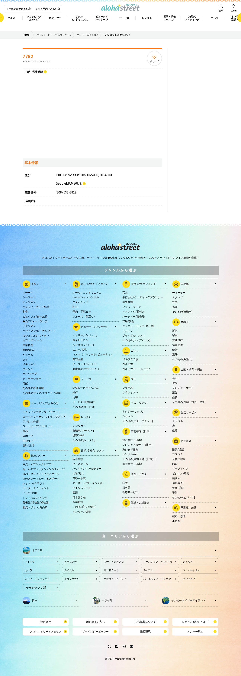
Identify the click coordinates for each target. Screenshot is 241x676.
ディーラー (178, 292)
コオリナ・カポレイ (115, 578)
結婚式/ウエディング (143, 283)
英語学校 (77, 459)
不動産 (176, 520)
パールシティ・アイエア (157, 578)
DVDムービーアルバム (85, 387)
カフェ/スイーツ (32, 340)
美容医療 (77, 359)
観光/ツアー (38, 455)
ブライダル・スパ (132, 335)
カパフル (148, 570)
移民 (175, 335)
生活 (175, 430)
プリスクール (80, 463)
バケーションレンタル (85, 297)
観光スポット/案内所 (35, 507)
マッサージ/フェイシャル (87, 483)
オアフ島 (37, 550)
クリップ (154, 61)
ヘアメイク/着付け (133, 311)
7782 (28, 56)
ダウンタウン (71, 578)
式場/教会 (128, 321)
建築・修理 (178, 516)
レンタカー (79, 425)
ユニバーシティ (191, 570)
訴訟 (175, 330)
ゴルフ (135, 350)
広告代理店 (178, 459)
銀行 (75, 392)
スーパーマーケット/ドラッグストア (44, 416)
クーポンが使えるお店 (18, 8)
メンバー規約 (195, 631)
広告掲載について (145, 621)
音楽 (75, 492)
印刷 (175, 463)
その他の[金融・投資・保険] (188, 402)
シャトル (127, 416)
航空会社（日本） (132, 463)
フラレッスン (130, 392)
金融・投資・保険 (191, 369)
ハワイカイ (189, 578)
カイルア (188, 561)
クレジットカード (182, 387)
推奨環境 (145, 631)
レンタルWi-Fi (130, 454)
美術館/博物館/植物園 (36, 502)
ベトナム (28, 354)
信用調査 (177, 483)
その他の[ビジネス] (183, 497)
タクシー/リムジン (133, 411)
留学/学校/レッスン (92, 450)
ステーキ (28, 292)
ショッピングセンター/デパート (42, 411)
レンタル (86, 417)
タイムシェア (80, 302)
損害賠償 (177, 344)
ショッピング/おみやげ (45, 403)
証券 (175, 392)
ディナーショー (32, 378)
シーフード (29, 297)
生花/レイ (28, 440)
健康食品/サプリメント (86, 368)
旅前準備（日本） (141, 431)
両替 (75, 397)
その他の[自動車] (182, 311)
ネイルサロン (80, 340)
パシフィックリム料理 (36, 306)
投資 (175, 397)
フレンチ (28, 369)
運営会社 (45, 621)
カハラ (28, 570)
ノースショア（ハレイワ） (158, 561)
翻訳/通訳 (178, 449)
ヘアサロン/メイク (83, 344)
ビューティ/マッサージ (94, 326)
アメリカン (29, 302)
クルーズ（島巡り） (84, 316)
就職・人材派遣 (140, 502)
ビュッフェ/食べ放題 (35, 316)
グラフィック (180, 468)
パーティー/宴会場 (133, 316)
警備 (175, 492)
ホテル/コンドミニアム (94, 283)
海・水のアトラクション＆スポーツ (44, 469)
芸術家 (176, 478)
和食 (25, 311)
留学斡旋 (77, 502)
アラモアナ (70, 561)
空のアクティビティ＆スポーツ (41, 478)
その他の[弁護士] (182, 359)
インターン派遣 (81, 511)
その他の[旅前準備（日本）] (139, 459)
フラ (133, 379)
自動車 (185, 283)
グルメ (35, 283)
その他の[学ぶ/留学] (84, 506)
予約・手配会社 (81, 311)
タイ (25, 359)
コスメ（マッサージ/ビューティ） (92, 354)
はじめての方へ (95, 621)
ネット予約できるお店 (47, 8)
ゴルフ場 (127, 364)
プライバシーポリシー (95, 631)
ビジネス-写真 (180, 473)
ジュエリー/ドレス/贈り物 (138, 325)
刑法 (175, 354)
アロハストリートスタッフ (45, 631)
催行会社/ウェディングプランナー (142, 297)
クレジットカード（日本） (138, 444)
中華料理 (28, 345)
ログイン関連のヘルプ (195, 621)
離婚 (175, 349)
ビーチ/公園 (30, 493)
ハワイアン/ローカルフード (39, 330)
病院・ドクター (140, 474)
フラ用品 (127, 387)
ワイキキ (30, 561)
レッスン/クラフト (34, 483)
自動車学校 (79, 478)
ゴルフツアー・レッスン (136, 368)
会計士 (176, 378)
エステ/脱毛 (79, 349)
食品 (25, 431)
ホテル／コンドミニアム (86, 292)
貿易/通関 (178, 487)
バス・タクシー (140, 402)
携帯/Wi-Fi (78, 435)
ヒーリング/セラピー (84, 364)
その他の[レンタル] (83, 440)
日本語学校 (79, 497)
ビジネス (186, 440)
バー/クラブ (30, 373)
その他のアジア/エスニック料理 (42, 393)
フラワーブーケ (131, 306)
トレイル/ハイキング (35, 497)
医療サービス (130, 492)
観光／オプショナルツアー (38, 464)
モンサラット (111, 570)
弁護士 (185, 321)
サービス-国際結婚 (83, 402)
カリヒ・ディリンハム (37, 578)
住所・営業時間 (33, 71)
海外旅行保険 (130, 449)
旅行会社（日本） (132, 439)
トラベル (177, 421)
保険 (175, 383)
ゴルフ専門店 (130, 359)
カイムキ (69, 570)
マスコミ (177, 454)
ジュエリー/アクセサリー (38, 426)
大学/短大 (78, 473)
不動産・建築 (189, 507)
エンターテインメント (36, 488)
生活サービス (189, 412)
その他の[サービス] (83, 406)
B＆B (75, 306)
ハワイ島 (107, 600)
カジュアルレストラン (36, 335)
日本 (34, 600)
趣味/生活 (28, 445)
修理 (175, 306)
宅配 (25, 383)
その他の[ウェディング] (136, 340)
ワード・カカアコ (114, 561)
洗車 (175, 302)
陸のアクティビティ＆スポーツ (41, 473)
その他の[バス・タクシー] (137, 421)
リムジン (127, 330)
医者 (125, 482)
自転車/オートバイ (83, 430)
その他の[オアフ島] (35, 587)
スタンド (177, 297)
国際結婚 (127, 302)
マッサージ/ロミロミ (84, 335)
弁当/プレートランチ (35, 321)
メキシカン (29, 364)
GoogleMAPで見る (69, 183)
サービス (86, 379)
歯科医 (126, 487)
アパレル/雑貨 (31, 421)
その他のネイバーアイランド (188, 600)
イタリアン (29, 325)
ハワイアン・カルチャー (86, 468)
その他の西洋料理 (33, 388)
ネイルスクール (81, 487)
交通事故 (177, 340)
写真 (125, 292)
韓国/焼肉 (28, 349)
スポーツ (28, 435)
